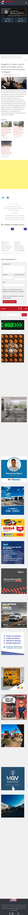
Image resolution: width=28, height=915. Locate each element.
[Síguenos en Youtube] (21, 308)
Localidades (18, 58)
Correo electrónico (19, 275)
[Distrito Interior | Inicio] (9, 2)
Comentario (6, 264)
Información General (7, 58)
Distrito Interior (7, 75)
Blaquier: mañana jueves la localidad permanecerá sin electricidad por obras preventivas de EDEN (6, 150)
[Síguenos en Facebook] (18, 308)
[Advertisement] (14, 40)
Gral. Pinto (4, 56)
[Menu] (26, 3)
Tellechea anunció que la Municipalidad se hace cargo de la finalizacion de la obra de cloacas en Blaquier (6, 131)
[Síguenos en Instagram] (26, 308)
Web (4, 282)
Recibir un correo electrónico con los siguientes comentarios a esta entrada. (13, 290)
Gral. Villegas (13, 56)
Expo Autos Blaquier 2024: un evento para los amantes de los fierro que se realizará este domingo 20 (18, 131)
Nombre (5, 274)
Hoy (19, 56)
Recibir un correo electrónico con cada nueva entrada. (13, 297)
